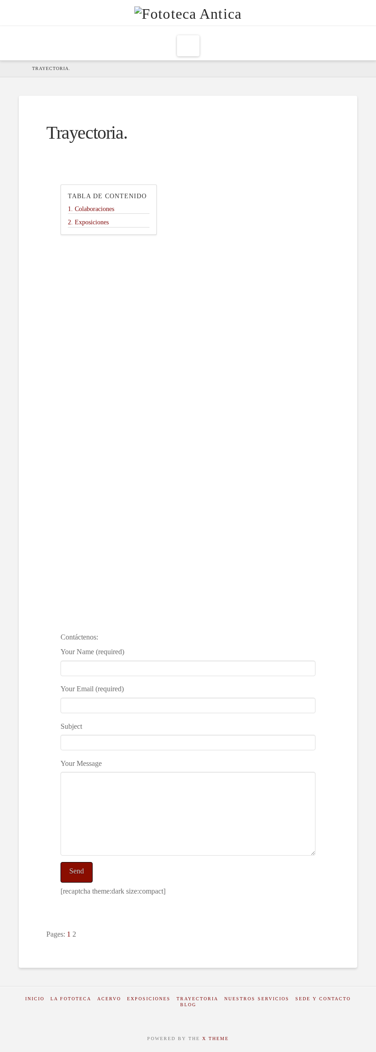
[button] (188, 45)
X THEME (215, 1038)
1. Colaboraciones (91, 209)
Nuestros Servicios (256, 998)
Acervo (109, 998)
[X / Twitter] (195, 1017)
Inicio (34, 998)
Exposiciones (149, 998)
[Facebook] (180, 1017)
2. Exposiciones (88, 222)
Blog (188, 1004)
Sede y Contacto (323, 998)
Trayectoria (197, 998)
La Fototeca (70, 998)
